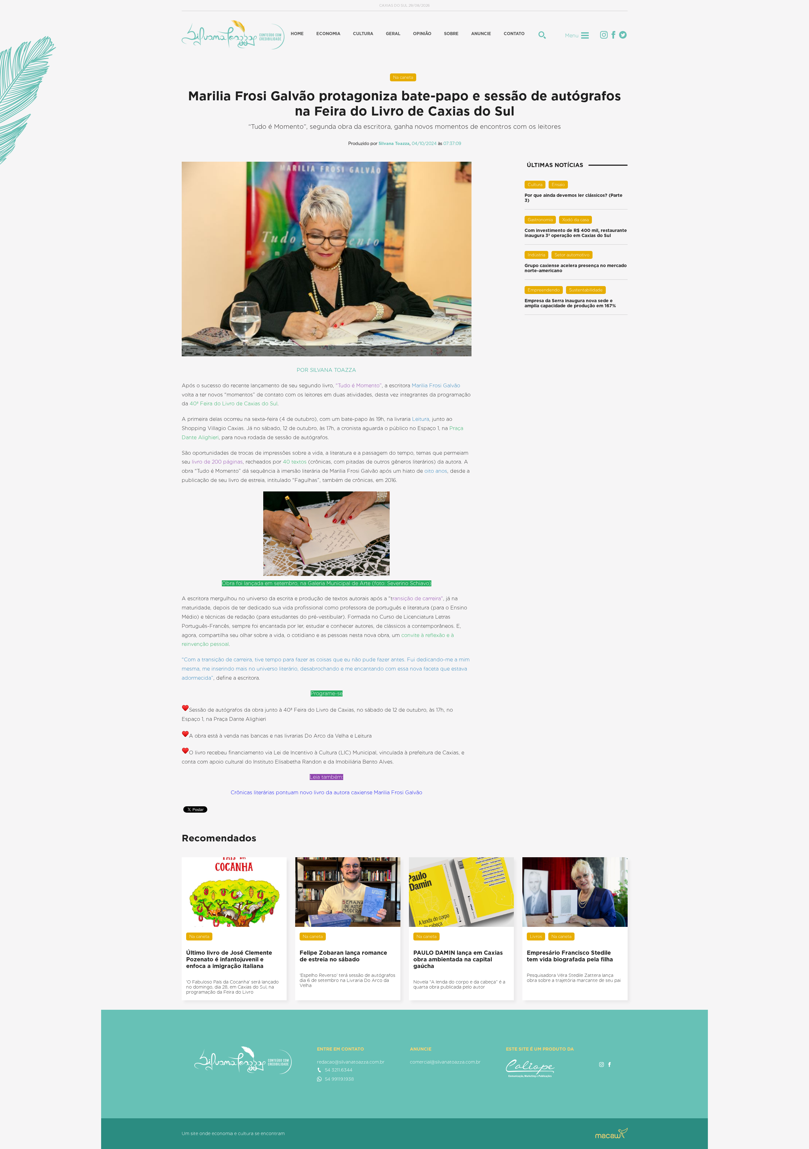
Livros (536, 936)
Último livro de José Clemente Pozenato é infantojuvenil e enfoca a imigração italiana (229, 959)
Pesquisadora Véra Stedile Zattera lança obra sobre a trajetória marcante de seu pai (574, 978)
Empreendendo (544, 290)
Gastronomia (540, 219)
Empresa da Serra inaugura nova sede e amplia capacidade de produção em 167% (570, 303)
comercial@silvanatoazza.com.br (445, 1062)
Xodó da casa (575, 219)
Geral (393, 33)
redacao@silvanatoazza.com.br (351, 1062)
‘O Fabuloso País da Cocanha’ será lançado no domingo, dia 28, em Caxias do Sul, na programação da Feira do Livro (232, 987)
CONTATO (514, 33)
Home (297, 33)
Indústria (536, 255)
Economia (328, 33)
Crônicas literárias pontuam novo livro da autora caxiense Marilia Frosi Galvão (326, 793)
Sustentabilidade (586, 290)
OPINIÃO (422, 33)
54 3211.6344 (338, 1069)
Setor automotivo (572, 255)
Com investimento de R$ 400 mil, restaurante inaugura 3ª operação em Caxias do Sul (576, 233)
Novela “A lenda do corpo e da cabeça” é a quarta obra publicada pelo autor (459, 984)
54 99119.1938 (339, 1079)
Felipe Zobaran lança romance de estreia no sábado (343, 956)
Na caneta (403, 77)
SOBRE (451, 33)
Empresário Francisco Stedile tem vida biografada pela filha (570, 956)
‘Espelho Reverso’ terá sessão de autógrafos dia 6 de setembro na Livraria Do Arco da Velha (347, 980)
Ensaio (558, 184)
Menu (572, 36)
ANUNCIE (481, 33)
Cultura (363, 33)
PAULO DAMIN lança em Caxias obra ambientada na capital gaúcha (458, 959)
